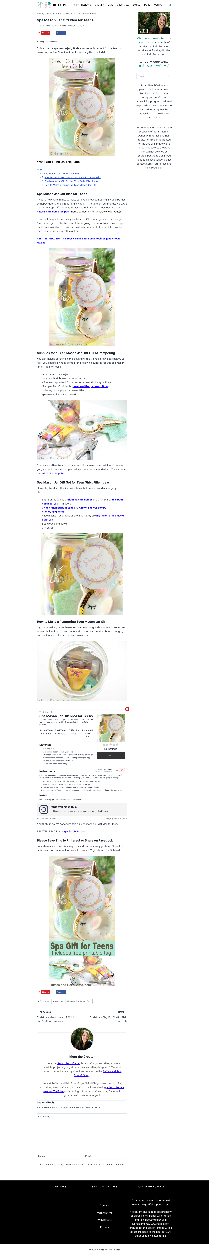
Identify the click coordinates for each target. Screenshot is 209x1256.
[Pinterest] (64, 4)
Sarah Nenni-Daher (49, 26)
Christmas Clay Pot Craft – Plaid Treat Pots (108, 1017)
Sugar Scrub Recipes (73, 831)
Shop (76, 5)
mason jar (58, 1001)
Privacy (104, 1227)
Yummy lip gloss (52, 511)
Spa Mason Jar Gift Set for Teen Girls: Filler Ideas (71, 181)
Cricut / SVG (122, 5)
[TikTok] (116, 1198)
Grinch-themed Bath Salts (57, 507)
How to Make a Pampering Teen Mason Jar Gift (70, 185)
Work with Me (104, 1212)
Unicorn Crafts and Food (79, 1001)
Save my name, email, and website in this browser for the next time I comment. (82, 1164)
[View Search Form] (170, 5)
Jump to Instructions (48, 41)
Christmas (43, 1001)
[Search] (168, 76)
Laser (111, 5)
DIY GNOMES (58, 1186)
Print (110, 755)
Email (88, 1156)
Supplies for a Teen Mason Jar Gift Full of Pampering (73, 177)
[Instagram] (98, 1198)
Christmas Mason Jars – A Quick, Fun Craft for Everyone (56, 1017)
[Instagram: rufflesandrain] (46, 809)
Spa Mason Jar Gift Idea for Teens (62, 173)
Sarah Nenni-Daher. (68, 1063)
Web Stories (104, 1220)
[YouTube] (110, 1198)
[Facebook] (92, 1198)
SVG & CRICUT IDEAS (104, 1186)
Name (41, 1156)
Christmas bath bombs (79, 499)
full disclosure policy (53, 473)
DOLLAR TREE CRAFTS (151, 1186)
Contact (104, 1205)
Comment (45, 1116)
